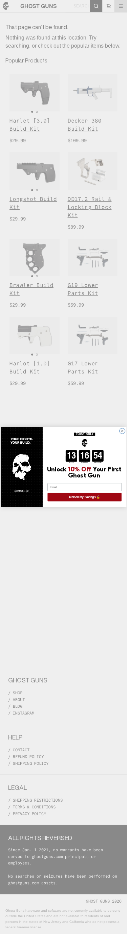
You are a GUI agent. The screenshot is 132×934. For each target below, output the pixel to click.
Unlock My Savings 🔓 (84, 497)
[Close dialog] (122, 431)
